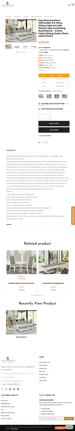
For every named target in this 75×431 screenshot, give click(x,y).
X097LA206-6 (21, 337)
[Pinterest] (10, 389)
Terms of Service (6, 419)
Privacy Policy (5, 416)
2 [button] (18, 52)
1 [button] (16, 52)
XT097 (67, 104)
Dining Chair (43, 368)
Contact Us (4, 400)
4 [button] (23, 52)
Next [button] (35, 47)
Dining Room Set (44, 362)
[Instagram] (6, 389)
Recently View (48, 17)
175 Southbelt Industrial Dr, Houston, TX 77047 (18, 374)
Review (26, 17)
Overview (8, 17)
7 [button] (43, 295)
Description (17, 17)
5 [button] (25, 52)
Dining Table (43, 365)
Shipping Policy (5, 403)
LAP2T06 (41, 106)
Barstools (42, 371)
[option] (21, 271)
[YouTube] (14, 389)
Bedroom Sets (43, 374)
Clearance (42, 377)
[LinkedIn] (17, 389)
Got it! (60, 428)
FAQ (2, 410)
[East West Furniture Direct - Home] (18, 360)
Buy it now (54, 130)
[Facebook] (2, 389)
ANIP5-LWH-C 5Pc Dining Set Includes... (53, 283)
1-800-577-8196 (8, 377)
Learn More (14, 429)
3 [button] (20, 52)
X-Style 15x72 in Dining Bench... (21, 283)
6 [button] (41, 295)
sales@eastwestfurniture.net (13, 381)
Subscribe (69, 418)
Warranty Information (8, 407)
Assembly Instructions (8, 413)
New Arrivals (43, 380)
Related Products (36, 17)
